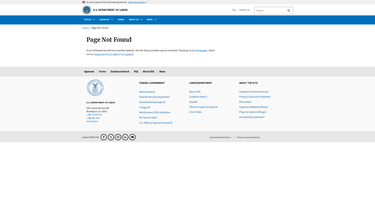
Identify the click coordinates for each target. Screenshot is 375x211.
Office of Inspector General (203, 107)
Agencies (89, 71)
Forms (102, 71)
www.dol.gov (92, 121)
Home (85, 28)
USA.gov (143, 107)
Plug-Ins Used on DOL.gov (252, 112)
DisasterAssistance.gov (151, 102)
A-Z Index (113, 54)
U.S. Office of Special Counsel (154, 122)
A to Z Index (195, 112)
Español (193, 101)
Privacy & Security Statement (255, 96)
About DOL (149, 71)
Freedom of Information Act (254, 91)
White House (146, 91)
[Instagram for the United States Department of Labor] (118, 137)
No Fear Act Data (148, 117)
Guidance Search (120, 71)
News (162, 71)
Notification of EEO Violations (154, 112)
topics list (100, 54)
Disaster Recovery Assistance (154, 96)
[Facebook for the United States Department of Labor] (104, 137)
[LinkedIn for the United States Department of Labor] (125, 137)
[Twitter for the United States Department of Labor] (111, 137)
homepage (201, 50)
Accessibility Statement (252, 117)
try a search (127, 54)
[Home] (95, 87)
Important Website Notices (253, 107)
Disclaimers (245, 101)
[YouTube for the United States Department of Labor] (132, 137)
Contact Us (244, 10)
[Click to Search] (288, 10)
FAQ (234, 10)
